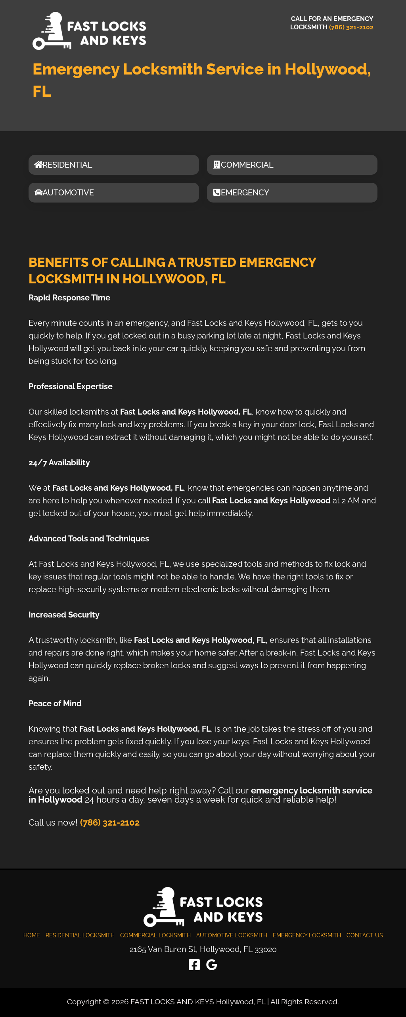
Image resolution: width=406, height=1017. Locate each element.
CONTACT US (365, 935)
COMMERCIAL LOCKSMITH (155, 935)
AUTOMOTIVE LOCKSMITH (231, 935)
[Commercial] (217, 165)
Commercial (247, 165)
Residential (67, 165)
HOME (31, 935)
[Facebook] (194, 964)
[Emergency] (217, 193)
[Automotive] (38, 193)
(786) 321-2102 (351, 27)
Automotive (68, 192)
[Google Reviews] (211, 964)
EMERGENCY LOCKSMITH (307, 935)
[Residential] (38, 165)
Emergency (245, 192)
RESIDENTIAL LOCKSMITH (80, 935)
